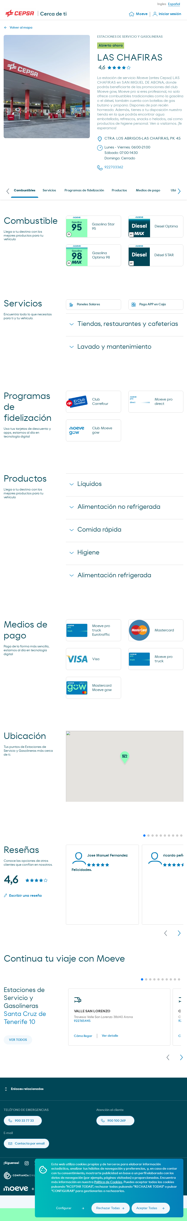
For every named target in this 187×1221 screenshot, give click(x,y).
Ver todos (18, 1040)
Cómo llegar (83, 1036)
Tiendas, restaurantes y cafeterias (127, 324)
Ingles (161, 4)
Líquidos (89, 484)
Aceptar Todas (146, 1208)
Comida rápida (99, 530)
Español (174, 4)
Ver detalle (110, 1035)
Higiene (88, 552)
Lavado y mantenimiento (114, 347)
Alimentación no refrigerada (118, 507)
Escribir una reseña (25, 895)
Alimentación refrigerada (114, 575)
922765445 (82, 1021)
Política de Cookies (108, 1182)
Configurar (63, 1208)
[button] (124, 758)
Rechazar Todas (108, 1208)
